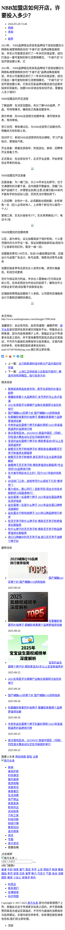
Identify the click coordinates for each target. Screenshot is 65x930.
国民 (4, 877)
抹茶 (16, 869)
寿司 (10, 873)
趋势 (10, 38)
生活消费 (13, 795)
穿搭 (16, 873)
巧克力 (41, 873)
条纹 (54, 873)
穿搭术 (26, 877)
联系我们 (13, 888)
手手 (34, 869)
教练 (60, 869)
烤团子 (47, 869)
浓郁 (60, 873)
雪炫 (28, 869)
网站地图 (20, 756)
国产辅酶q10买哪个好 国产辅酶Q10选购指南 (34, 413)
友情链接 (13, 892)
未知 (10, 31)
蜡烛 (4, 873)
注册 (35, 756)
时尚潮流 (13, 775)
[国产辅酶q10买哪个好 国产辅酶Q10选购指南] (28, 577)
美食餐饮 (13, 791)
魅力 (34, 873)
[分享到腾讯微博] (14, 356)
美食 (4, 869)
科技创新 (13, 819)
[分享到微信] (21, 356)
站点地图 (13, 896)
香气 (22, 869)
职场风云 (13, 807)
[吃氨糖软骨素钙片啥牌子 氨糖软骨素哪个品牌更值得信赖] (28, 620)
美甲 (28, 873)
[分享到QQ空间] (6, 356)
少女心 (17, 877)
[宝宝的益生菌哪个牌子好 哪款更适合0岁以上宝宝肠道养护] (28, 662)
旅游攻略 (13, 783)
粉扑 (33, 877)
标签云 (12, 884)
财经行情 (13, 823)
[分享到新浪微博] (10, 356)
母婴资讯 (13, 787)
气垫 (48, 873)
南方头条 (33, 902)
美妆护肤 (13, 771)
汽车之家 (13, 815)
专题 (10, 839)
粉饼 (54, 869)
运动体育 (13, 811)
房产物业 (13, 799)
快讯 (10, 835)
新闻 (10, 767)
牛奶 (10, 869)
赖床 (10, 877)
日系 (22, 873)
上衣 (40, 869)
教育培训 (13, 827)
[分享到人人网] (18, 356)
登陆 (29, 756)
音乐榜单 (13, 831)
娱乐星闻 (13, 779)
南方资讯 (13, 843)
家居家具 (13, 803)
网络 (10, 27)
